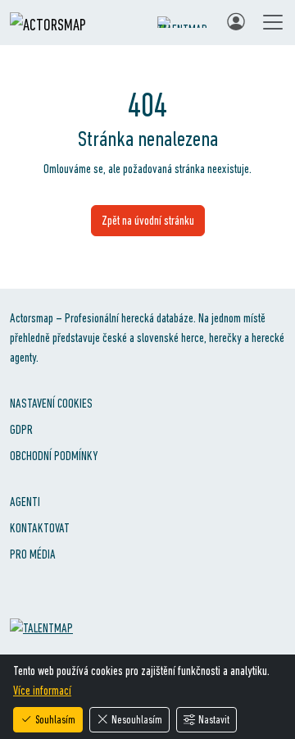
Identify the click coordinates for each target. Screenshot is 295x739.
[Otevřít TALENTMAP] (184, 22)
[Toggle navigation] (273, 22)
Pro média (33, 554)
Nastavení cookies (51, 403)
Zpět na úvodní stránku (148, 220)
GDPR (21, 429)
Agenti (25, 502)
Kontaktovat (40, 528)
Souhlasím (55, 719)
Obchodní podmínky (54, 456)
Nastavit (213, 719)
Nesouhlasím (136, 719)
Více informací (42, 690)
